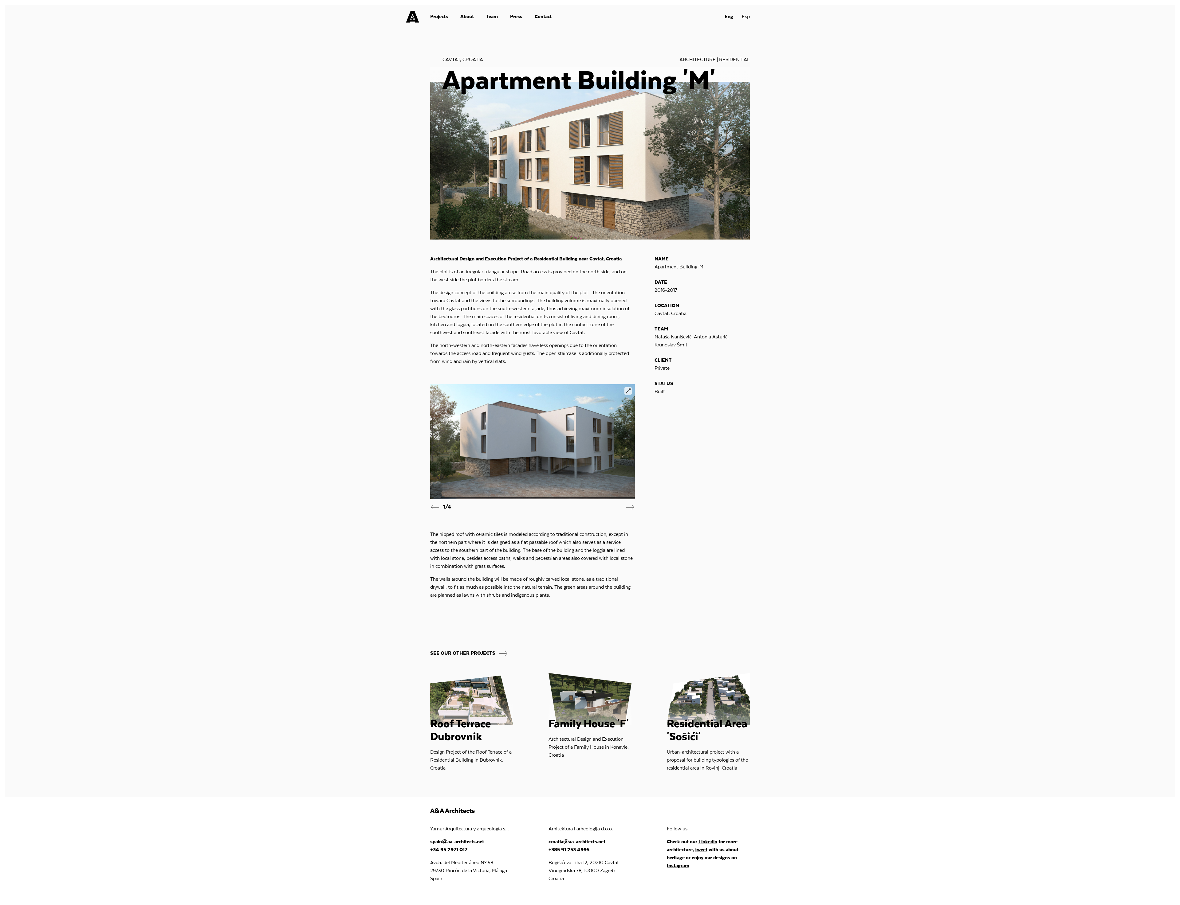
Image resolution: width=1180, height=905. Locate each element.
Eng (729, 17)
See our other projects (463, 653)
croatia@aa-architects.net (577, 842)
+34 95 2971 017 (448, 850)
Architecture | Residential (714, 60)
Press (516, 17)
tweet (701, 850)
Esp (746, 17)
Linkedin (707, 842)
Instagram (678, 866)
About (467, 17)
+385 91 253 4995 (569, 850)
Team (492, 17)
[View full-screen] (628, 391)
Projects (439, 17)
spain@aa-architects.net (457, 842)
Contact (543, 17)
